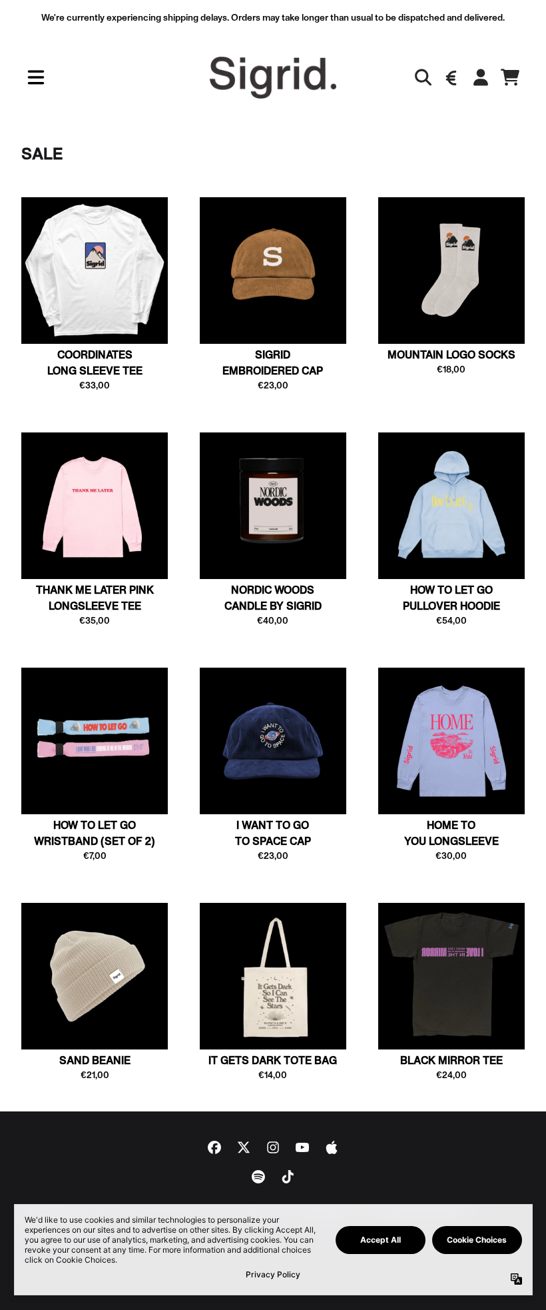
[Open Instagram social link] (273, 1147)
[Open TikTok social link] (287, 1176)
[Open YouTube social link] (302, 1147)
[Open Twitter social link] (243, 1147)
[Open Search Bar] (422, 77)
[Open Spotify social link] (258, 1176)
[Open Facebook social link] (214, 1147)
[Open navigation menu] (36, 78)
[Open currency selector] (451, 77)
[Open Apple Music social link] (331, 1147)
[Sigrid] (273, 78)
